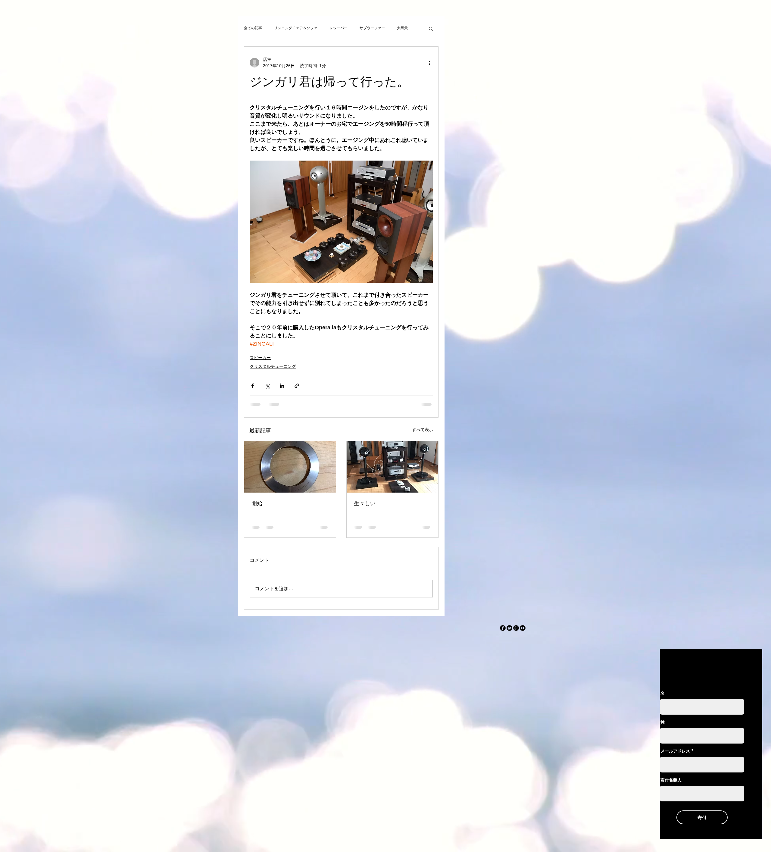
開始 (256, 503)
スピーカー (260, 357)
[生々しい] (392, 467)
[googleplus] (516, 628)
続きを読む (406, 28)
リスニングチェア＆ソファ (295, 28)
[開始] (290, 467)
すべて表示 (422, 429)
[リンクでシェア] (297, 386)
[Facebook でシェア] (252, 386)
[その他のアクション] (429, 62)
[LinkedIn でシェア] (282, 386)
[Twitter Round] (509, 628)
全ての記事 (253, 28)
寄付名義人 (671, 780)
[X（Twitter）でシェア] (267, 386)
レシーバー (338, 28)
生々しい (365, 503)
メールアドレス (675, 751)
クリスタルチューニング (273, 366)
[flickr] (523, 628)
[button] (431, 28)
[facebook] (503, 628)
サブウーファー (372, 28)
